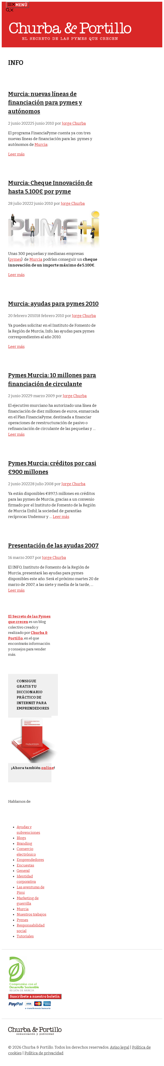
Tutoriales (25, 936)
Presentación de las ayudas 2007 (53, 545)
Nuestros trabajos (31, 914)
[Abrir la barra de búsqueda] (10, 10)
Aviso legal (119, 1047)
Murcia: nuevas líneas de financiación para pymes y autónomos (45, 103)
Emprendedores (30, 860)
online (47, 768)
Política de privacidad (44, 1053)
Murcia (41, 144)
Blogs (21, 838)
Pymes (22, 920)
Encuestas (25, 865)
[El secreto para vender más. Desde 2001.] (35, 1037)
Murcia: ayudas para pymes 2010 (53, 303)
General (23, 870)
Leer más (16, 154)
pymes (15, 259)
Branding (24, 843)
